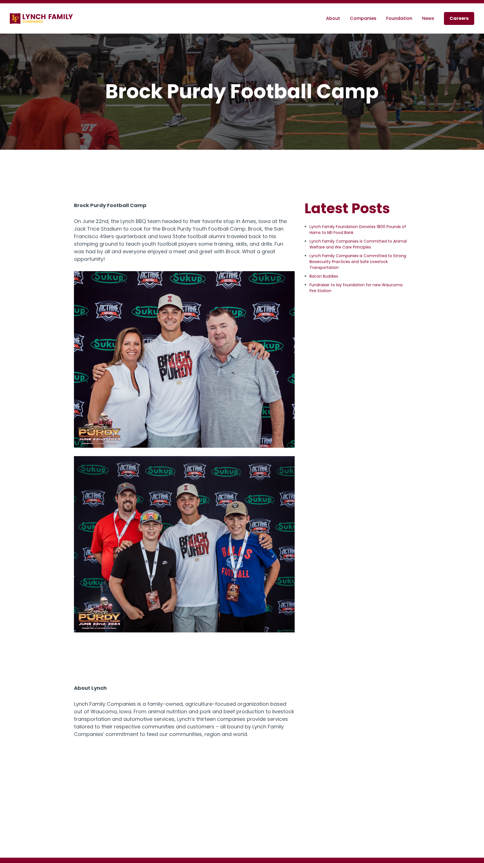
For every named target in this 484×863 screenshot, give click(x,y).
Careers (459, 18)
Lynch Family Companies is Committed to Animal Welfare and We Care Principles (358, 244)
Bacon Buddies (324, 276)
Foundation (399, 18)
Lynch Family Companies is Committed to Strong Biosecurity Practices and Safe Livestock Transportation (358, 261)
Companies (363, 18)
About (333, 18)
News (428, 18)
